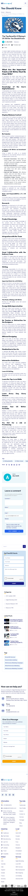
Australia (3, 864)
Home (2, 12)
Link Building (19, 875)
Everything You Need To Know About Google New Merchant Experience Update (16, 620)
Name (6, 507)
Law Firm (5, 842)
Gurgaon (18, 836)
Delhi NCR (18, 833)
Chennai (18, 845)
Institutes (5, 847)
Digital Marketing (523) (11, 599)
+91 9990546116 (7, 805)
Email (6, 513)
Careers (21, 811)
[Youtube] (9, 794)
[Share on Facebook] (6, 464)
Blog (20, 823)
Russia (2, 881)
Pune (17, 842)
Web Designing (19, 872)
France (3, 875)
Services (21, 817)
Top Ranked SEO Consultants (14, 634)
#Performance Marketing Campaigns (14, 662)
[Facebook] (2, 794)
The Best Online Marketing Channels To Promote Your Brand (16, 642)
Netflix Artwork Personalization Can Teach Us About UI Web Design (16, 627)
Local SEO (18, 864)
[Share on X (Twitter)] (9, 464)
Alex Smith (16, 476)
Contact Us (22, 814)
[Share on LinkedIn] (14, 464)
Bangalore (18, 847)
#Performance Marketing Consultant (13, 668)
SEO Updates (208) (11, 596)
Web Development (20, 869)
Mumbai (18, 839)
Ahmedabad (19, 850)
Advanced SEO (19, 878)
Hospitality (5, 853)
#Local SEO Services (10, 657)
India (2, 867)
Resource (8, 12)
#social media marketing (11, 660)
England (3, 869)
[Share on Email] (19, 464)
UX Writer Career (19, 461)
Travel (4, 850)
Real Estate (6, 836)
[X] (6, 794)
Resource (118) (9, 607)
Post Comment (13, 531)
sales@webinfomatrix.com (9, 808)
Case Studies (22, 808)
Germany (3, 878)
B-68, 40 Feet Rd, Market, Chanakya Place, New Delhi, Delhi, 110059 (9, 812)
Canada (3, 872)
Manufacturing (7, 839)
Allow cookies (14, 894)
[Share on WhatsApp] (17, 464)
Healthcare (6, 833)
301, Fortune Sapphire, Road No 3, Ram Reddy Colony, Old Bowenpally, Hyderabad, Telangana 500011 (9, 821)
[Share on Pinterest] (11, 464)
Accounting (6, 845)
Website (7, 518)
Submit (14, 583)
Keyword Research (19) (12, 603)
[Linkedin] (13, 794)
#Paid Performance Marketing (12, 665)
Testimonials (22, 805)
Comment (7, 498)
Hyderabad (18, 853)
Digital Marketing (20, 861)
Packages (21, 820)
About (20, 825)
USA (2, 861)
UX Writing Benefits (7, 461)
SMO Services (19, 867)
